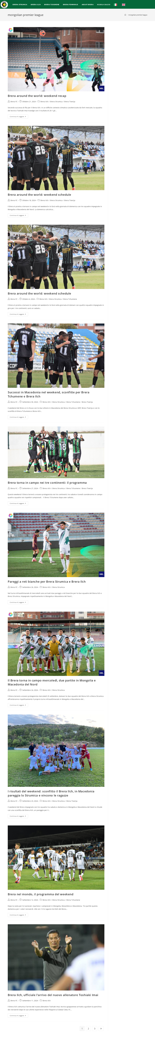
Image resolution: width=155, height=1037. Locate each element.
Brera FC (14, 101)
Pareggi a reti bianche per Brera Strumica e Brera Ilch (47, 581)
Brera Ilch (44, 101)
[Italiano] (116, 4)
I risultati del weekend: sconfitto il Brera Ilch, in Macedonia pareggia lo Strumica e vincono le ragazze (51, 793)
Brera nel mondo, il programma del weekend (41, 894)
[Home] (125, 15)
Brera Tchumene (70, 299)
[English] (124, 4)
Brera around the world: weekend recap (37, 96)
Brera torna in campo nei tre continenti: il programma (47, 483)
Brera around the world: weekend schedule (39, 195)
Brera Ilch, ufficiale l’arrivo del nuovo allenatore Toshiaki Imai (53, 995)
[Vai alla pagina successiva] (101, 1028)
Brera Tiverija (69, 101)
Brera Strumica (56, 101)
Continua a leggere (19, 116)
